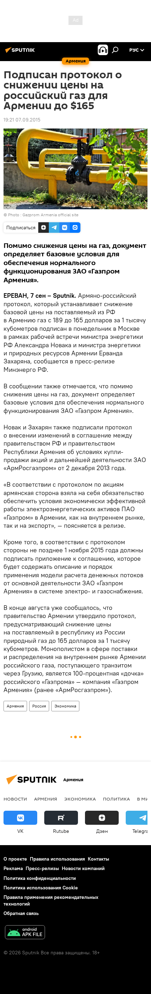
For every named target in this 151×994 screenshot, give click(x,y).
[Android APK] (25, 933)
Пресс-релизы (42, 868)
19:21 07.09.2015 (22, 120)
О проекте (15, 859)
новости (15, 799)
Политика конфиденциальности (40, 878)
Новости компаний (83, 868)
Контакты (98, 859)
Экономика (65, 706)
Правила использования (57, 859)
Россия (39, 706)
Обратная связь (21, 913)
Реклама (13, 868)
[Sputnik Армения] (21, 53)
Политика (116, 799)
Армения (15, 706)
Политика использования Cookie (41, 887)
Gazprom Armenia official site (50, 214)
